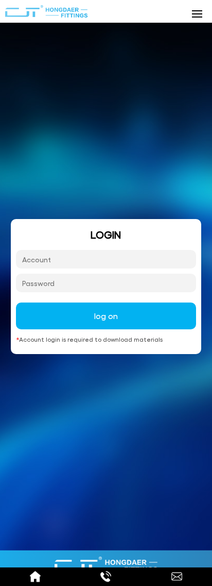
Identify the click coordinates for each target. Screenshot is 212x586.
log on (106, 316)
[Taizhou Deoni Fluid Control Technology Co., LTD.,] (46, 11)
